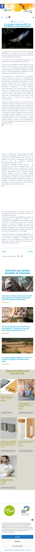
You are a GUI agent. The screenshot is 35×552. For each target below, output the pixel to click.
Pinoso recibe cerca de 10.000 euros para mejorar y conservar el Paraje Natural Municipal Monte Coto (16, 328)
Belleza (14, 21)
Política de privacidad (19, 549)
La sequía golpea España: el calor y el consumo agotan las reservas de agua (16, 359)
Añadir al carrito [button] (6, 413)
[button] (2, 6)
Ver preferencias (17, 546)
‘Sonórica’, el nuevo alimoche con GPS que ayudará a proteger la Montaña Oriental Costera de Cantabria (17, 298)
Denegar (17, 541)
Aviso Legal (28, 549)
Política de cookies (8, 549)
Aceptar (17, 537)
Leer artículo (5, 302)
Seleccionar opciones (25, 413)
